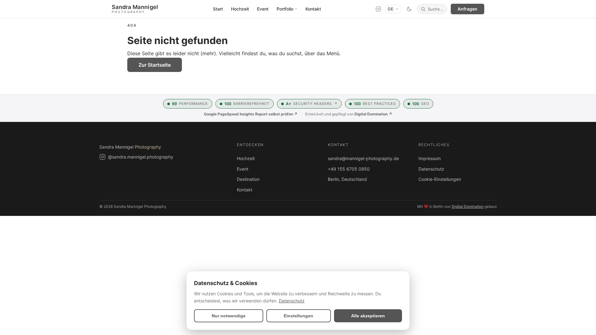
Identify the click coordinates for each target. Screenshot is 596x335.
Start (218, 8)
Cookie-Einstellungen (439, 179)
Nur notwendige (229, 315)
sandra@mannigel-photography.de (363, 158)
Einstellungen (298, 315)
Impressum (429, 158)
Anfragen (467, 8)
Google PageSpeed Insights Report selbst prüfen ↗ (250, 114)
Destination (248, 179)
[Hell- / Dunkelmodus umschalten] (409, 9)
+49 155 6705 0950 (349, 169)
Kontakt (313, 8)
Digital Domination (468, 206)
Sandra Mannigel (130, 147)
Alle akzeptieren (368, 315)
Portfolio (285, 8)
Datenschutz (431, 169)
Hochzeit (240, 8)
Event (263, 8)
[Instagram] (378, 9)
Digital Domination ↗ (373, 114)
